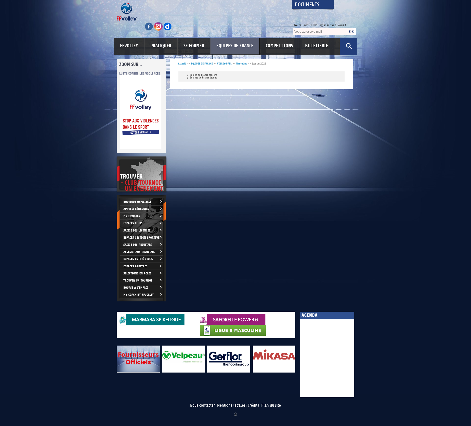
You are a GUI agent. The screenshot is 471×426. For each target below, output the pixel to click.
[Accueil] (200, 11)
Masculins (241, 63)
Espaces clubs (133, 223)
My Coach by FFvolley (138, 295)
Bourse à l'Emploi (135, 287)
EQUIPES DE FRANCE (234, 46)
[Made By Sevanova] (235, 412)
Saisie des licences (136, 230)
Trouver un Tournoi (137, 280)
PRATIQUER (160, 46)
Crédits (253, 405)
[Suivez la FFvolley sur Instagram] (158, 29)
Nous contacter (202, 405)
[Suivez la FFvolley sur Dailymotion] (167, 29)
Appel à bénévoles (136, 209)
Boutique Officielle (137, 202)
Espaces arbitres (135, 266)
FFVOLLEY (129, 46)
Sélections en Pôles (137, 273)
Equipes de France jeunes (203, 78)
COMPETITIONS (279, 46)
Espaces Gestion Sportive (141, 237)
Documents (307, 5)
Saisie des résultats (137, 244)
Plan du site (271, 405)
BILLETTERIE (316, 46)
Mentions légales (231, 405)
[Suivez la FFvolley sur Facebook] (149, 29)
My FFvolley (131, 216)
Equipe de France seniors (203, 75)
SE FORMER (193, 46)
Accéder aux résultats (139, 252)
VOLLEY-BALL (224, 63)
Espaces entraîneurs (138, 259)
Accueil (182, 63)
